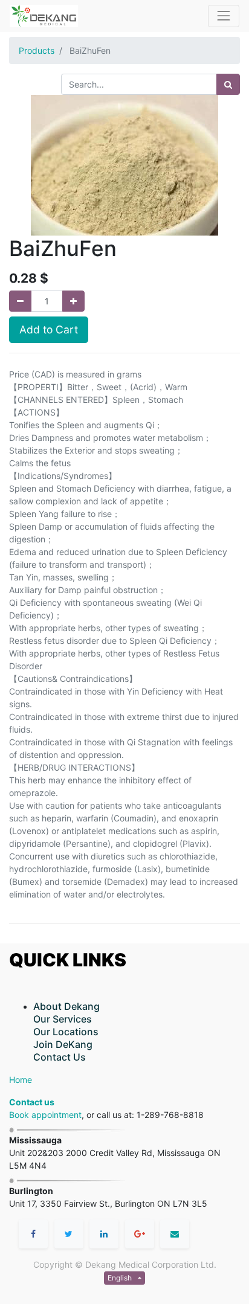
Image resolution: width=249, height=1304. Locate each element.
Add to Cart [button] (48, 329)
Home (20, 1079)
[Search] (228, 84)
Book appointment (45, 1115)
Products (36, 50)
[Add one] (73, 301)
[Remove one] (20, 301)
